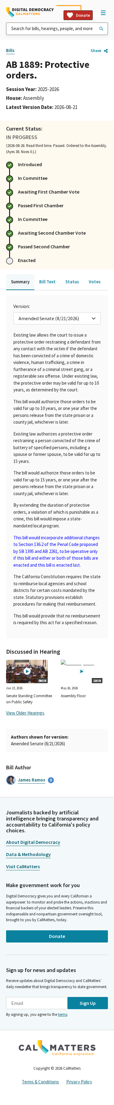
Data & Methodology (28, 854)
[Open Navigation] (103, 12)
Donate (83, 15)
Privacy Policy (79, 1082)
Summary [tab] (20, 282)
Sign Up (88, 1003)
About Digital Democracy (33, 842)
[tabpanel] (57, 466)
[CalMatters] (57, 1048)
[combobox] (57, 29)
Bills (10, 50)
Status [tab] (72, 282)
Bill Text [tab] (47, 282)
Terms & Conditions (40, 1082)
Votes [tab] (95, 282)
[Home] (30, 12)
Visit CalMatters (23, 866)
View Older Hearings (25, 713)
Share (96, 50)
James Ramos (31, 780)
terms (62, 1014)
